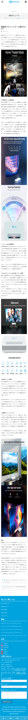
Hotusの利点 (4, 612)
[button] (11, 11)
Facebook (6, 647)
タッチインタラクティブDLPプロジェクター (11, 626)
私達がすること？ (5, 606)
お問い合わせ (7, 702)
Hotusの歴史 (4, 609)
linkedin (5, 643)
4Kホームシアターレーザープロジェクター (11, 623)
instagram (6, 645)
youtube (6, 653)
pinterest (6, 651)
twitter (5, 649)
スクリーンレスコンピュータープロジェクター (12, 629)
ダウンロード (4, 615)
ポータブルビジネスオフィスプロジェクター (11, 632)
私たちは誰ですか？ (6, 603)
